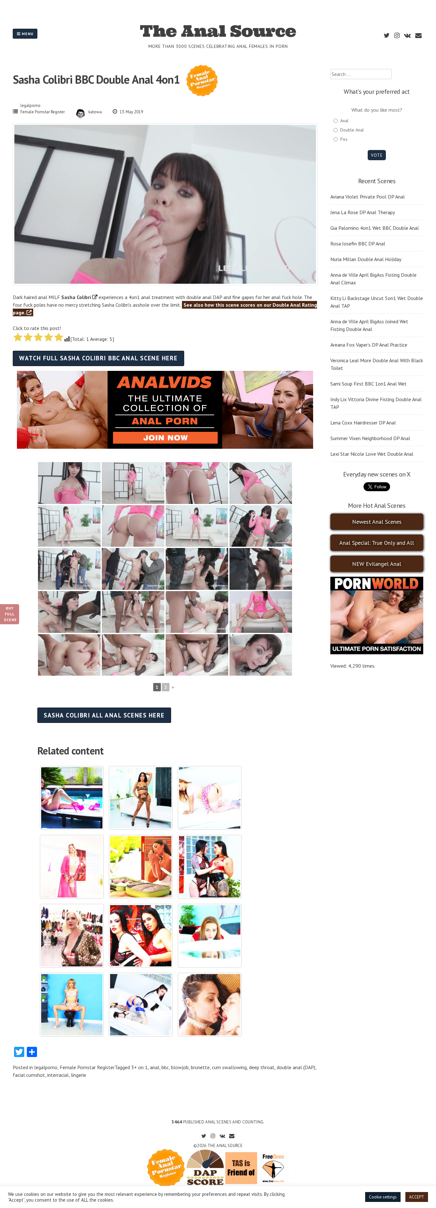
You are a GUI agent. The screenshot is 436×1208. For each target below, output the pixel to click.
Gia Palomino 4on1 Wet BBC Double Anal (374, 228)
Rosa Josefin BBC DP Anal (357, 243)
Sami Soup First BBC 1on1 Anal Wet (368, 383)
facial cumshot (29, 1075)
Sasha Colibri (76, 297)
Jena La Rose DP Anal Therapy (362, 212)
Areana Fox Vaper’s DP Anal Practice (368, 344)
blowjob (180, 1067)
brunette (200, 1067)
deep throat (261, 1067)
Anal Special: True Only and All (376, 542)
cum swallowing (229, 1067)
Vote (377, 155)
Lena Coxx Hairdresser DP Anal (363, 422)
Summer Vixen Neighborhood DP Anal (370, 438)
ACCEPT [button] (416, 1197)
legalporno (30, 105)
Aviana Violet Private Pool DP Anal (367, 196)
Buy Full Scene (10, 614)
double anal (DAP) (296, 1067)
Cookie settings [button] (383, 1197)
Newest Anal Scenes (377, 521)
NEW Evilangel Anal (376, 563)
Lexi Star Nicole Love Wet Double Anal (371, 454)
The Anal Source (218, 31)
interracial (58, 1075)
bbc (165, 1067)
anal (154, 1067)
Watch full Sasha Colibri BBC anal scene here (98, 358)
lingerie (78, 1075)
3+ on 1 (139, 1067)
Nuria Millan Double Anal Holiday (365, 259)
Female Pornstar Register (42, 112)
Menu (27, 33)
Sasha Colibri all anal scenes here (104, 715)
